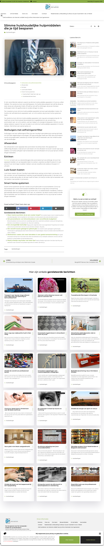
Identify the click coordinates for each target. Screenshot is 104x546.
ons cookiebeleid (8, 541)
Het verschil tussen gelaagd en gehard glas (22, 228)
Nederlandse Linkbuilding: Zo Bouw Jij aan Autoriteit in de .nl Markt (71, 13)
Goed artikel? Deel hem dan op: (32, 94)
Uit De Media (14, 13)
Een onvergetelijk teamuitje (16, 225)
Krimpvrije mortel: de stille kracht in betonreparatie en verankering (50, 485)
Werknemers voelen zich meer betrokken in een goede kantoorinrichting (32, 234)
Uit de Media (74, 522)
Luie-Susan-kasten (27, 89)
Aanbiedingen (10, 32)
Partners (3, 13)
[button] (100, 533)
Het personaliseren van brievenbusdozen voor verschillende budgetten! (32, 219)
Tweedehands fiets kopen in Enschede (84, 295)
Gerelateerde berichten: (29, 96)
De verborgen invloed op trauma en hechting (50, 409)
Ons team (35, 13)
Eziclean (24, 87)
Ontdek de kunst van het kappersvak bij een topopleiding (17, 485)
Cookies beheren (90, 539)
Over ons (25, 13)
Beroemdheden (64, 522)
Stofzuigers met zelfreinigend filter (31, 82)
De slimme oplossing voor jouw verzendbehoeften (48, 447)
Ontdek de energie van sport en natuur (84, 408)
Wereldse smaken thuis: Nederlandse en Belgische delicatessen (84, 447)
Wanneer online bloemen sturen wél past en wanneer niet (50, 295)
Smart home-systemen (28, 92)
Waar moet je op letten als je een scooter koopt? (24, 215)
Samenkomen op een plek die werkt (87, 127)
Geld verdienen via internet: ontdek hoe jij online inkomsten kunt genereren (26, 17)
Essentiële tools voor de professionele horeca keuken (83, 485)
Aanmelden (83, 522)
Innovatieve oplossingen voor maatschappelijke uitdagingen (48, 371)
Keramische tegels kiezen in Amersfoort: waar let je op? (51, 333)
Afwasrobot (25, 85)
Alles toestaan (69, 539)
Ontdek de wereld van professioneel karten (16, 371)
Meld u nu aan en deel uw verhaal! (84, 199)
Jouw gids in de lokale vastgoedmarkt (17, 446)
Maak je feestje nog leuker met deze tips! (21, 240)
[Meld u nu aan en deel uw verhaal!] (84, 194)
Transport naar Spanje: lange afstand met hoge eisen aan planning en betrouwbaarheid (88, 138)
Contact (44, 13)
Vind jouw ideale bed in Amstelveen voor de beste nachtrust (16, 409)
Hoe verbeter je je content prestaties (86, 101)
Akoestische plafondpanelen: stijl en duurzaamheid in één (83, 333)
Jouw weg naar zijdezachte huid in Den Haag (17, 333)
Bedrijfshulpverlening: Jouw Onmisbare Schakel (84, 371)
